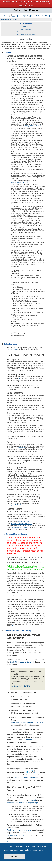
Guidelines (26, 26)
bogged (29, 739)
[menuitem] (4, 15)
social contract (20, 448)
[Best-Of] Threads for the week (22, 662)
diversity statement (23, 522)
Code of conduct (26, 29)
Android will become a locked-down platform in (26, 3)
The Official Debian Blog (16, 835)
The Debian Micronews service (19, 830)
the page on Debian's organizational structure (22, 505)
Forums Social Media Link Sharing (26, 34)
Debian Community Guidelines (21, 523)
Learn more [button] (38, 850)
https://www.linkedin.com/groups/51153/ (27, 722)
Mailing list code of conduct (20, 527)
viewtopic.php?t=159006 (19, 182)
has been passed (13, 349)
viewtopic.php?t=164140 (20, 686)
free (20, 378)
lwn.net (33, 800)
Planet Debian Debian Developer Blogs (22, 803)
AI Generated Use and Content (26, 31)
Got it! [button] (14, 856)
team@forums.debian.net (33, 126)
